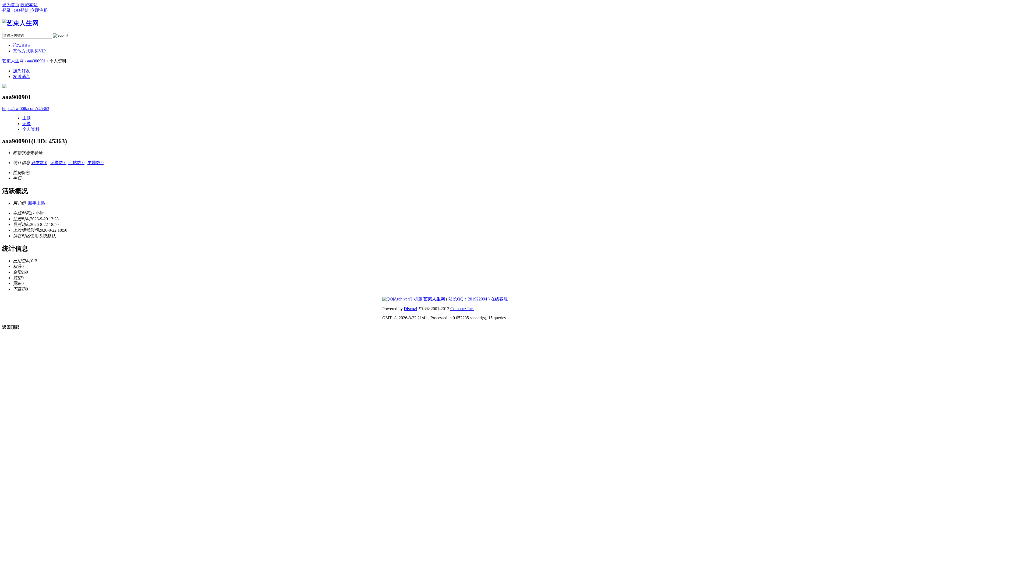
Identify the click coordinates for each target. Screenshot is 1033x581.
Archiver (401, 299)
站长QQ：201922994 (467, 299)
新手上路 (36, 203)
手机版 (416, 299)
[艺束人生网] (20, 23)
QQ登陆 (22, 10)
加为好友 (21, 71)
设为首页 (10, 4)
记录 (26, 123)
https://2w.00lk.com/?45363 (25, 108)
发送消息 (21, 76)
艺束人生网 (13, 61)
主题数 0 (95, 162)
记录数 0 (58, 162)
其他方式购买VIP (29, 51)
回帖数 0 (76, 162)
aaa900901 (36, 61)
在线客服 (499, 299)
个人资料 (31, 129)
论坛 (21, 45)
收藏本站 (29, 4)
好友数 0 (39, 162)
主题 (26, 118)
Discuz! (410, 308)
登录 (6, 10)
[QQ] (387, 299)
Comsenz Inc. (462, 308)
